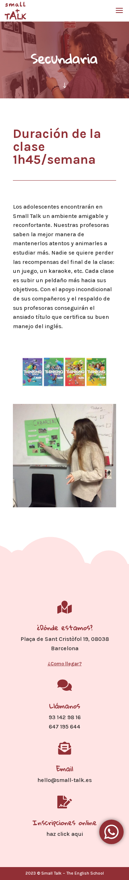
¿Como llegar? (65, 664)
